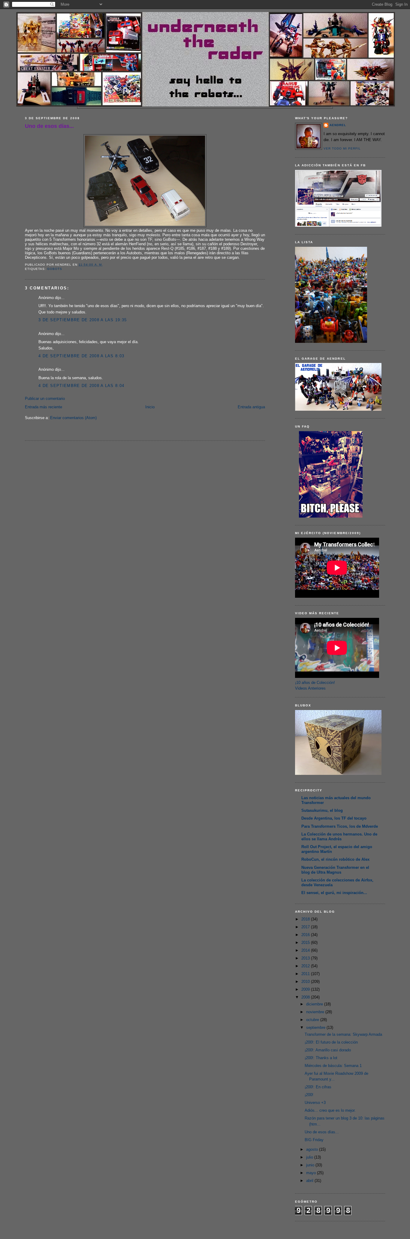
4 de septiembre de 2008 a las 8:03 (81, 356)
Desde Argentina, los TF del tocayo (333, 818)
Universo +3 (315, 1102)
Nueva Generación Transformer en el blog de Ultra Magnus (335, 870)
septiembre (316, 1027)
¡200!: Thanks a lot (321, 1058)
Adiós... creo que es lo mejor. (330, 1110)
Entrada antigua (251, 407)
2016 (306, 934)
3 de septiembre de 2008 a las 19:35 (82, 320)
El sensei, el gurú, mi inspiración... (334, 892)
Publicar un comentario (45, 398)
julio (310, 1157)
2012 (306, 966)
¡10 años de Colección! (315, 682)
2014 (306, 950)
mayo (311, 1173)
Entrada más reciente (43, 407)
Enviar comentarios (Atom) (73, 418)
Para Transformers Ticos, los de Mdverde (339, 826)
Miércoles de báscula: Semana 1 (333, 1065)
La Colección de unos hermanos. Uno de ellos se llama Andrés (339, 836)
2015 (306, 942)
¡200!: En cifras (318, 1087)
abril (310, 1180)
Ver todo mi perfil (342, 148)
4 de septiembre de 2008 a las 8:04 (81, 385)
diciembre (315, 1004)
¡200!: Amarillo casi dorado (328, 1050)
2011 (306, 974)
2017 (306, 927)
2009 (306, 989)
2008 (306, 997)
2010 (306, 981)
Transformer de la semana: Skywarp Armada (343, 1034)
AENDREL (338, 125)
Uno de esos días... (49, 126)
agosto (312, 1149)
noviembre (315, 1012)
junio (310, 1165)
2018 (306, 919)
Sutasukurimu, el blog (322, 810)
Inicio (150, 407)
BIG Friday (314, 1140)
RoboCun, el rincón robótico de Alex (335, 859)
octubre (313, 1019)
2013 (306, 958)
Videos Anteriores (310, 688)
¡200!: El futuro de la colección (331, 1042)
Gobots (54, 268)
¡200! (309, 1094)
